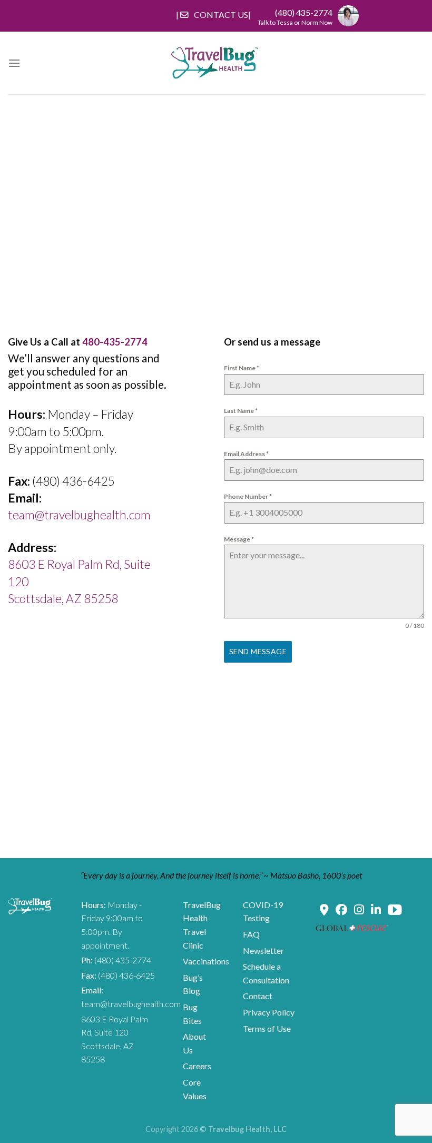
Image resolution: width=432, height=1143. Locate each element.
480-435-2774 (115, 342)
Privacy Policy (268, 1012)
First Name (241, 368)
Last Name (241, 411)
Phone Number (248, 496)
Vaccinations (206, 961)
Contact (257, 996)
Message (239, 539)
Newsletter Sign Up (131, 14)
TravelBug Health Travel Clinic (202, 925)
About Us (194, 1043)
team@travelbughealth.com (79, 514)
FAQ (251, 934)
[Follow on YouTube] (394, 911)
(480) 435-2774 (303, 12)
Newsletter (263, 950)
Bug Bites (192, 1014)
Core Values (195, 1089)
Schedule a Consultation (266, 973)
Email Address (246, 454)
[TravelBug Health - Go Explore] (214, 63)
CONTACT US (221, 14)
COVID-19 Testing (263, 911)
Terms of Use (267, 1028)
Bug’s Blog (193, 984)
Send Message (258, 651)
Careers (197, 1066)
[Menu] (14, 63)
